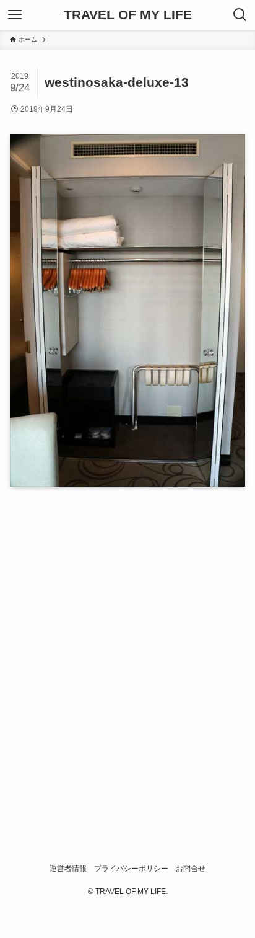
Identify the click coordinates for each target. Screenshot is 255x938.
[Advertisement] (127, 654)
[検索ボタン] (240, 15)
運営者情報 (68, 868)
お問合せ (190, 868)
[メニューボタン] (15, 15)
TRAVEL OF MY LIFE (128, 15)
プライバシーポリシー (131, 868)
